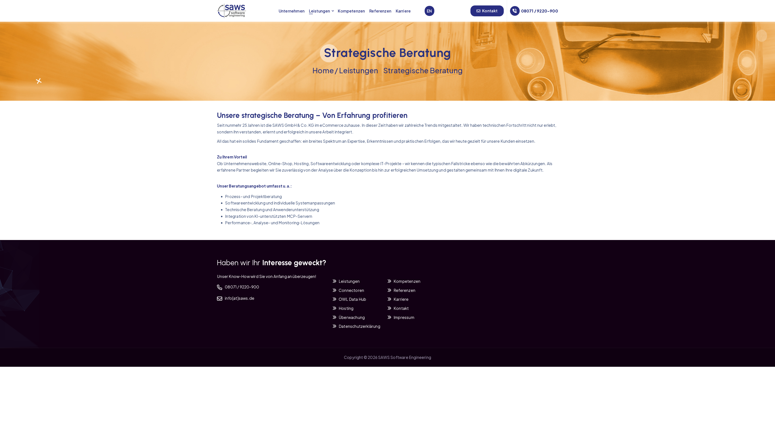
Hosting (346, 308)
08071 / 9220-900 (539, 10)
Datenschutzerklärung (359, 326)
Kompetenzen (351, 10)
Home (323, 70)
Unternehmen (292, 10)
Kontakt (490, 10)
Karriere (403, 10)
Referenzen (380, 10)
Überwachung (352, 317)
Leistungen (319, 10)
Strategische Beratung (423, 70)
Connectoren (351, 290)
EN (429, 10)
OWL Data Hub (352, 299)
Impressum (404, 317)
